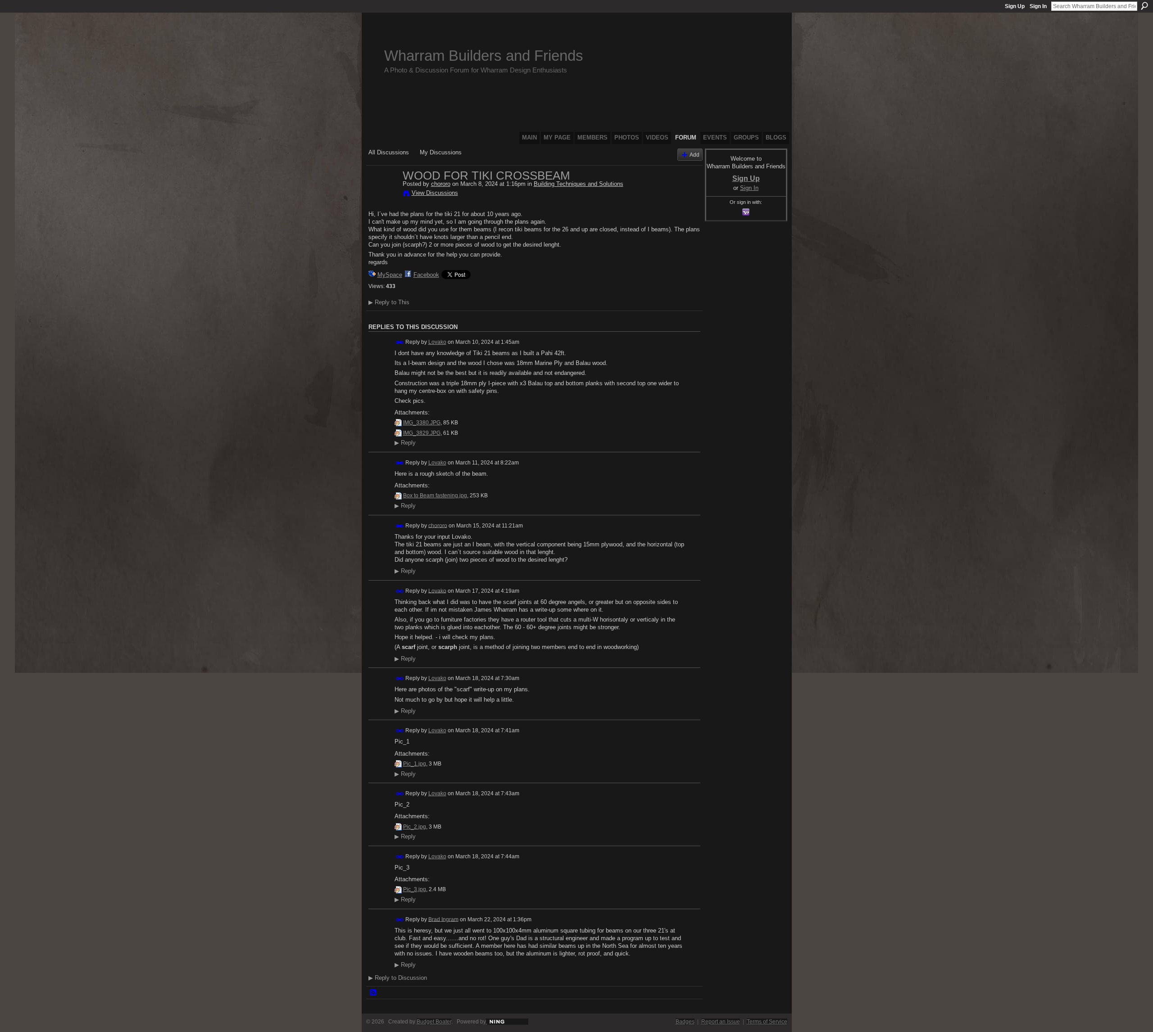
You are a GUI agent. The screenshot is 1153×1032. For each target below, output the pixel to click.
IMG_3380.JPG (421, 422)
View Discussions (435, 192)
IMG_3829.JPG (421, 433)
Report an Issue (720, 1021)
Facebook (426, 274)
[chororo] (382, 194)
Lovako (437, 342)
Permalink (399, 342)
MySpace (389, 274)
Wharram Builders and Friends (483, 55)
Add (694, 155)
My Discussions (441, 152)
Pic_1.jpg (414, 764)
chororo (440, 183)
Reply (405, 443)
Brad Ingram (443, 919)
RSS (373, 993)
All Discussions (388, 152)
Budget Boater (434, 1021)
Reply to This (388, 302)
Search (1144, 6)
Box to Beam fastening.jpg (435, 495)
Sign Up (1015, 6)
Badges (685, 1021)
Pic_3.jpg (414, 889)
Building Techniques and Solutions (578, 183)
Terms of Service (767, 1021)
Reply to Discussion (397, 977)
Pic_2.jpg (414, 827)
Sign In (1038, 6)
